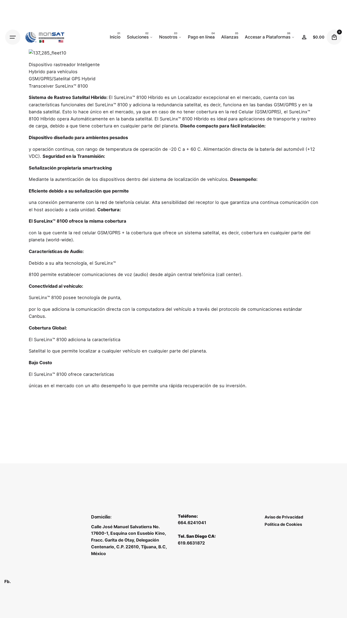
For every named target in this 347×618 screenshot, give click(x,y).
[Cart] (334, 37)
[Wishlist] (304, 37)
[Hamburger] (12, 37)
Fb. (7, 581)
